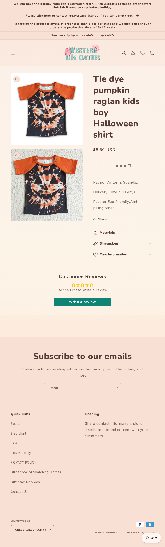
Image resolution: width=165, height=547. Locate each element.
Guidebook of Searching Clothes (36, 472)
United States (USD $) (30, 529)
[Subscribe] (116, 388)
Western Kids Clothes (118, 532)
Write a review (82, 302)
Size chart (18, 433)
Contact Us (19, 491)
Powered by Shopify (142, 532)
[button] (13, 52)
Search (16, 423)
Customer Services (25, 482)
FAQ (14, 443)
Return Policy (21, 453)
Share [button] (102, 219)
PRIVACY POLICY (23, 462)
